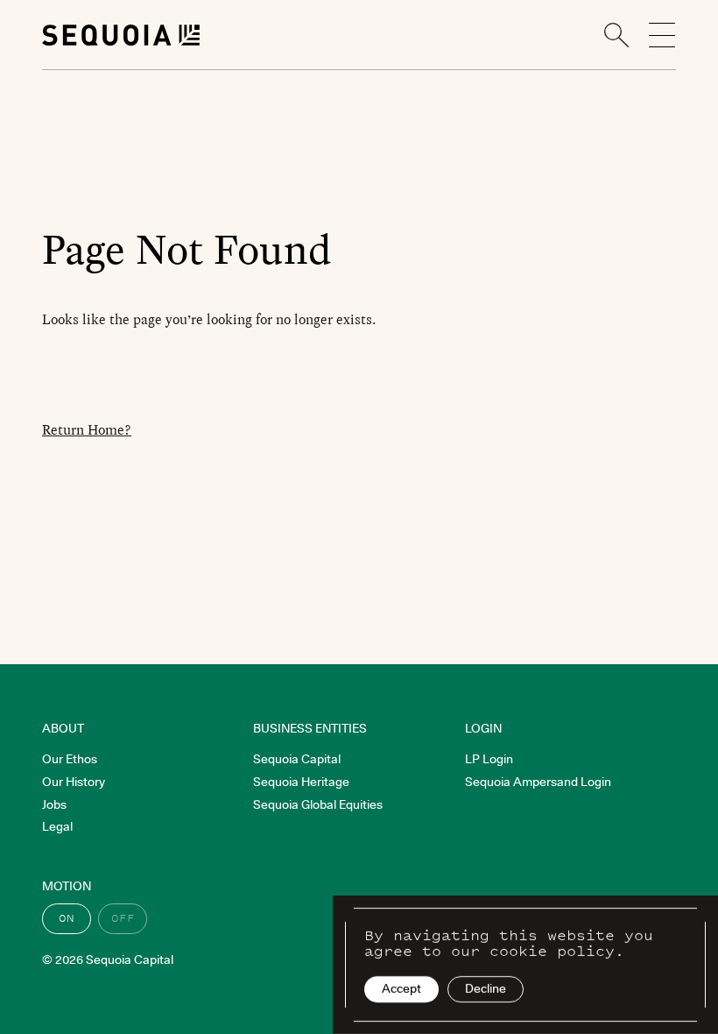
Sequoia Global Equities (318, 804)
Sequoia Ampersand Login (538, 781)
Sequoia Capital (297, 759)
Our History (73, 781)
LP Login (489, 759)
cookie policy (552, 950)
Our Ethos (69, 759)
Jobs (54, 804)
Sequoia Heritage (301, 781)
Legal (57, 826)
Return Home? (86, 430)
